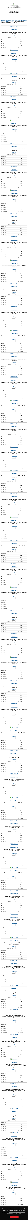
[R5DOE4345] (14, 143)
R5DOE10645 (14, 917)
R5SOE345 (14, 1086)
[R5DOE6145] (14, 283)
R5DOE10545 (14, 893)
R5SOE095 (14, 964)
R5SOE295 (14, 1062)
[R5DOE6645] (14, 447)
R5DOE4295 (14, 123)
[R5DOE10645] (14, 914)
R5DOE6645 (14, 450)
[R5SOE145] (14, 985)
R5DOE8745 (14, 707)
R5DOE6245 (14, 333)
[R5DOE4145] (14, 50)
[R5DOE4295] (14, 120)
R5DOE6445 (14, 403)
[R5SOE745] (14, 1182)
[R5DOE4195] (14, 73)
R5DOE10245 (14, 800)
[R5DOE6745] (14, 470)
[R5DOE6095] (14, 260)
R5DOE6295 (14, 356)
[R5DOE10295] (14, 820)
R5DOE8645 (14, 683)
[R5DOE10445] (14, 867)
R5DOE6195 (14, 310)
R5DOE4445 (14, 170)
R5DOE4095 (14, 29)
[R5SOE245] (14, 1034)
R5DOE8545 (14, 660)
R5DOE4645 (14, 216)
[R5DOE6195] (14, 307)
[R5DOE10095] (14, 727)
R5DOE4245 (14, 100)
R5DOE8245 (14, 567)
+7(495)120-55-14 (14, 11)
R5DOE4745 (14, 240)
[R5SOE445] (14, 1108)
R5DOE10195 (14, 777)
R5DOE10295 (14, 823)
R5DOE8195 (14, 543)
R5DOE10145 (14, 753)
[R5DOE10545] (14, 890)
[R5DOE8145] (14, 517)
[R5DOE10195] (14, 774)
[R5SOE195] (14, 1010)
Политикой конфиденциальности (17, 1212)
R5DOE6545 (14, 426)
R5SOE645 (14, 1160)
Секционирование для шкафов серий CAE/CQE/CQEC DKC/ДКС (14, 21)
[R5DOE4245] (14, 96)
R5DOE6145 (14, 286)
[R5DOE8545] (14, 657)
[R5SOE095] (14, 960)
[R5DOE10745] (14, 937)
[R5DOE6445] (14, 400)
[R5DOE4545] (14, 190)
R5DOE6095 (14, 263)
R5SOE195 (14, 1013)
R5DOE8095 (14, 496)
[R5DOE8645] (14, 680)
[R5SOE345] (14, 1083)
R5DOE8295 (14, 590)
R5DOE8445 (14, 637)
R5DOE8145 (14, 520)
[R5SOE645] (14, 1157)
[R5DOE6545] (14, 423)
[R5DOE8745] (14, 703)
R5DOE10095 (14, 730)
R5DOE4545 (14, 193)
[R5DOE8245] (14, 563)
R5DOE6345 (14, 380)
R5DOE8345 (14, 613)
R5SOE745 (14, 1185)
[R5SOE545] (14, 1132)
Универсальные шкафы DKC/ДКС (7, 20)
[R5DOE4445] (14, 166)
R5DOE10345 (14, 847)
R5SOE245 (14, 1037)
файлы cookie (12, 1208)
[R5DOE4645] (14, 213)
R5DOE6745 (14, 473)
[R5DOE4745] (14, 236)
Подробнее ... (14, 35)
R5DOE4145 (14, 53)
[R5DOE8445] (14, 633)
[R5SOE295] (14, 1059)
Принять (14, 1217)
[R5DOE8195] (14, 540)
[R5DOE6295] (14, 353)
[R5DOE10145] (14, 750)
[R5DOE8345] (14, 610)
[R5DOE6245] (14, 330)
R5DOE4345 (14, 146)
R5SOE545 (14, 1136)
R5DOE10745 (14, 940)
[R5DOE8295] (14, 587)
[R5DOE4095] (14, 26)
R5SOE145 (14, 988)
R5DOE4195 (14, 76)
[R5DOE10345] (14, 844)
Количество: (9, 37)
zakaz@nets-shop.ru (14, 12)
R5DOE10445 (14, 870)
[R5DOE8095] (14, 493)
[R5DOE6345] (14, 377)
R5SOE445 (14, 1111)
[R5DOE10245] (14, 797)
